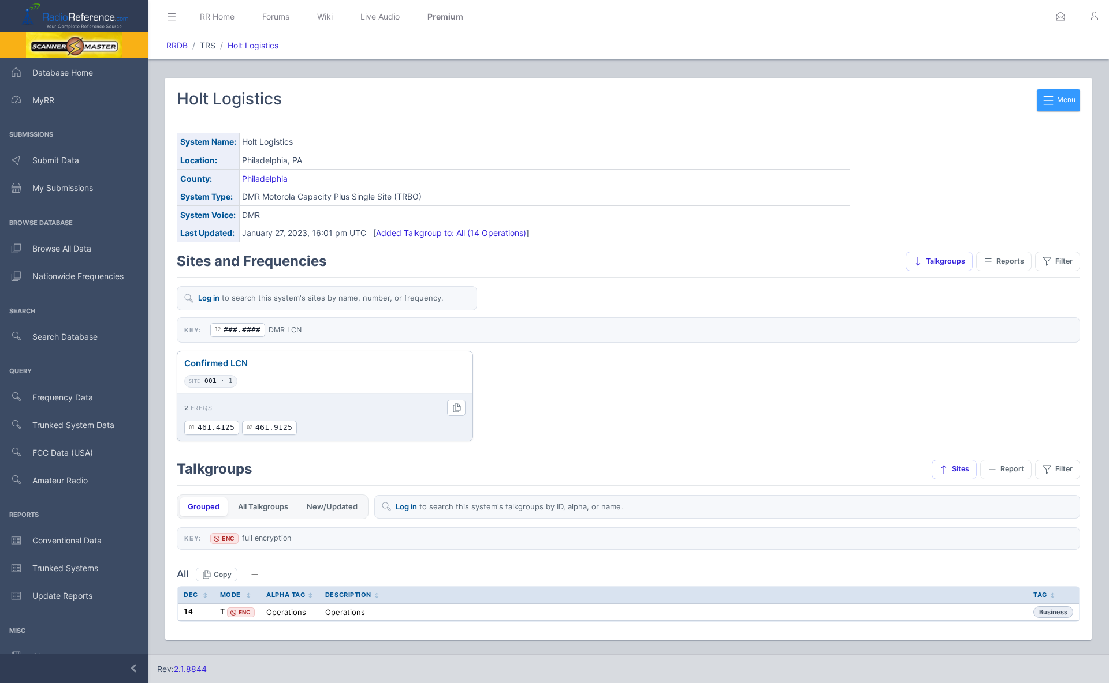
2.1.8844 (190, 669)
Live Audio (380, 16)
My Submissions (62, 188)
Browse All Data (61, 248)
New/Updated (332, 506)
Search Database (65, 337)
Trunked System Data (73, 425)
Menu (1065, 99)
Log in (208, 297)
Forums (275, 16)
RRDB (177, 45)
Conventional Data (67, 540)
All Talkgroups (263, 506)
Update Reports (62, 596)
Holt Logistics (253, 45)
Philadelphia (265, 178)
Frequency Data (62, 397)
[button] (1060, 16)
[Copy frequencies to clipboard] (456, 408)
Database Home (62, 72)
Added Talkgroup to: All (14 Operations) (451, 233)
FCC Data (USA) (62, 452)
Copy (223, 574)
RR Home (217, 16)
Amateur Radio (60, 480)
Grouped (203, 506)
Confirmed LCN (216, 363)
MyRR (43, 100)
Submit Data (55, 160)
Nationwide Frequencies (78, 276)
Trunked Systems (65, 568)
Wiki (325, 16)
